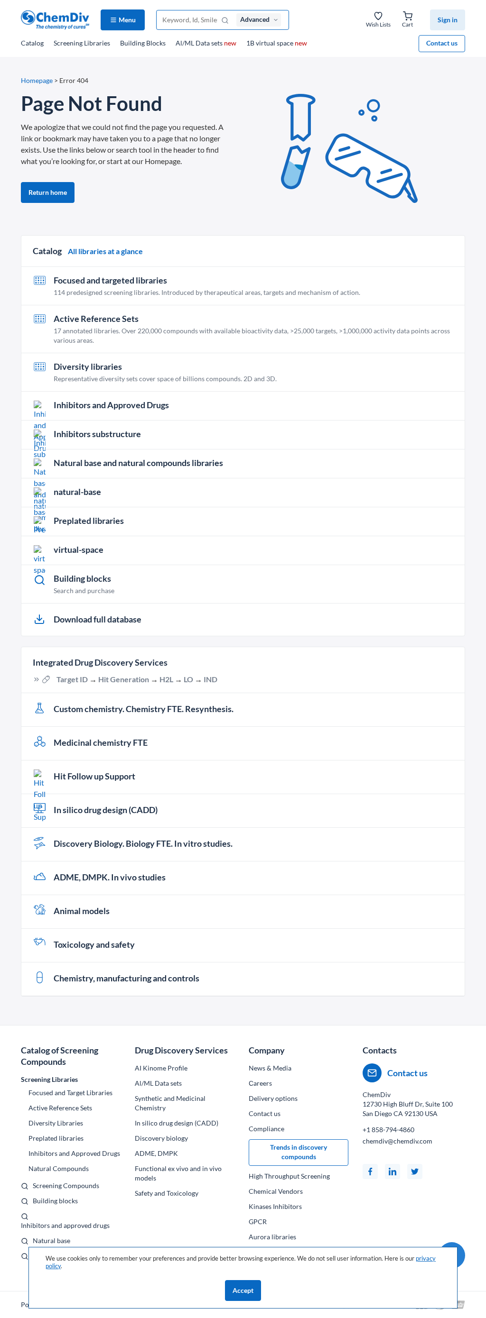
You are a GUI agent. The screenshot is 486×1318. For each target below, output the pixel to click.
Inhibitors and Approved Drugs (74, 1153)
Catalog (32, 43)
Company (267, 1050)
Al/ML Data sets (206, 43)
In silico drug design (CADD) (176, 1123)
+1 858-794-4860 (388, 1130)
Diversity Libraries (55, 1123)
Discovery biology (161, 1138)
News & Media (270, 1068)
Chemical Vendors (276, 1191)
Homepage (37, 80)
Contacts (380, 1050)
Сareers (260, 1083)
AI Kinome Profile (161, 1068)
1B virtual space (276, 43)
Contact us (442, 43)
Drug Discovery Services (181, 1050)
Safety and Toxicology (166, 1193)
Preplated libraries (56, 1138)
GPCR (258, 1221)
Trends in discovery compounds (298, 1152)
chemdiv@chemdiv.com (397, 1141)
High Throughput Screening (289, 1176)
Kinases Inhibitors (275, 1206)
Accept (243, 1290)
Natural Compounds (58, 1168)
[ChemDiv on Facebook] (370, 1171)
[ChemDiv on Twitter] (414, 1171)
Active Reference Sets (60, 1108)
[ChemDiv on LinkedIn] (392, 1171)
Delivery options (273, 1098)
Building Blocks (143, 43)
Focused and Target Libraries (70, 1093)
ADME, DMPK (156, 1153)
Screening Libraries (82, 43)
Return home (47, 192)
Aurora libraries (272, 1237)
